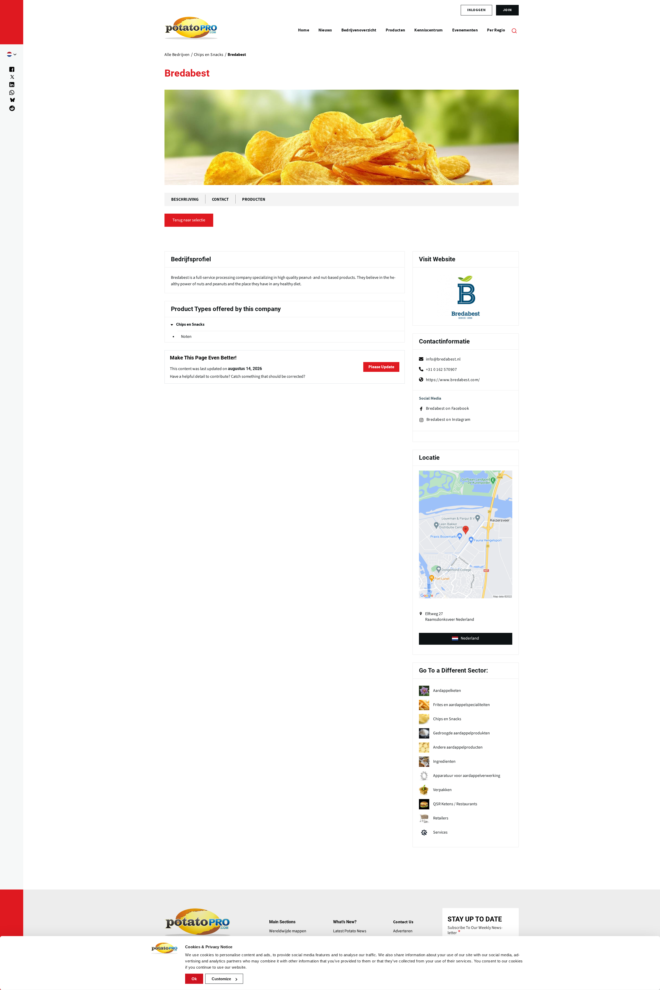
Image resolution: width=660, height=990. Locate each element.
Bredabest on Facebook (447, 408)
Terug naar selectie (188, 220)
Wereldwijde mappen (287, 931)
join (507, 10)
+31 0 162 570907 (441, 369)
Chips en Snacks (190, 324)
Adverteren (402, 931)
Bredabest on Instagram (448, 419)
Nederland (470, 638)
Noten (186, 336)
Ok (194, 979)
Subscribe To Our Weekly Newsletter (475, 930)
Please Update (381, 367)
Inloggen (476, 10)
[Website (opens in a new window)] (465, 297)
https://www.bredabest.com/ (453, 379)
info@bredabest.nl (443, 359)
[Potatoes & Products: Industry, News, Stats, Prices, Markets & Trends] (191, 30)
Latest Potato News (349, 931)
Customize (221, 979)
